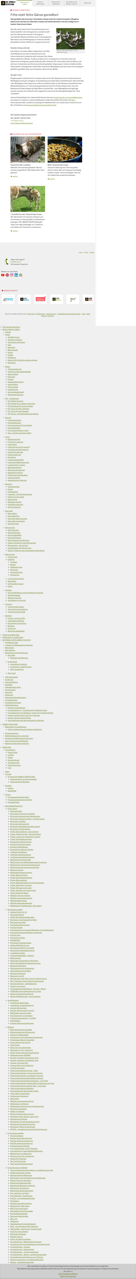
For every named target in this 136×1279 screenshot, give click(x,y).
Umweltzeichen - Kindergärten (22, 1250)
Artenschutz (12, 557)
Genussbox (14, 1201)
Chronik (8, 774)
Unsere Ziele (12, 753)
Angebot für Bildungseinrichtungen (19, 645)
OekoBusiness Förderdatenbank (23, 1224)
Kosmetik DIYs (13, 516)
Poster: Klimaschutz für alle (20, 888)
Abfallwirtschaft (11, 643)
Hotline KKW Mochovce (19, 945)
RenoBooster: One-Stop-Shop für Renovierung (28, 979)
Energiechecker (16, 928)
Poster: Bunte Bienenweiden (21, 878)
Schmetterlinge (16, 572)
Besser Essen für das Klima (20, 1181)
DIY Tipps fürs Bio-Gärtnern (18, 409)
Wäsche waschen (14, 598)
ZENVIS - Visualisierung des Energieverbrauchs (28, 1129)
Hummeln (14, 570)
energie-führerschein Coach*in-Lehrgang (24, 715)
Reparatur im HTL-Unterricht (21, 1050)
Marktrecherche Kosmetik (20, 860)
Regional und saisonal (16, 470)
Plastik (10, 355)
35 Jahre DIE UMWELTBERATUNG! (21, 777)
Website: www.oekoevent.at (21, 898)
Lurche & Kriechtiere (16, 579)
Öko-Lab (13, 1219)
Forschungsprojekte (16, 1133)
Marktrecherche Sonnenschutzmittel (24, 868)
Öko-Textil (12, 673)
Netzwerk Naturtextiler (19, 1216)
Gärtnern (8, 484)
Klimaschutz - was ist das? (18, 546)
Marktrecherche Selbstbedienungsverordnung (28, 862)
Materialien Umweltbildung (15, 727)
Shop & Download (40, 3)
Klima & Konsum (14, 533)
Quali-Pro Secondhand (19, 1232)
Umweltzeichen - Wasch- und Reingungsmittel (28, 1255)
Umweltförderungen (13, 703)
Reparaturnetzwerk (18, 974)
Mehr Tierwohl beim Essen (58, 165)
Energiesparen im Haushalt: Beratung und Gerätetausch (32, 930)
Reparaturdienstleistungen (15, 698)
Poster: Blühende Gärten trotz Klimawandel (27, 883)
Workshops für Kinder (18, 1119)
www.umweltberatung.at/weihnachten (41, 105)
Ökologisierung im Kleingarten (22, 968)
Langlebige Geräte (17, 953)
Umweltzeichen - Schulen (20, 1247)
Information (12, 809)
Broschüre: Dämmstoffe (19, 824)
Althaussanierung (14, 369)
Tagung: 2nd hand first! (19, 1063)
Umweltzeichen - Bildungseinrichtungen (25, 1242)
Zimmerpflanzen (14, 507)
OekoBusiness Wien (13, 687)
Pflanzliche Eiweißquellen (18, 475)
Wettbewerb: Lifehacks (19, 1104)
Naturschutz (10, 554)
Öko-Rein (11, 655)
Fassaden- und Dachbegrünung (20, 494)
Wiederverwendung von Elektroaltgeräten (26, 1260)
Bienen (13, 565)
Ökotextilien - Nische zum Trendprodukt (26, 1229)
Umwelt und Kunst (17, 1068)
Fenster (11, 379)
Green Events (10, 690)
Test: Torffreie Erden (18, 1161)
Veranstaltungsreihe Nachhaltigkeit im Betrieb (26, 721)
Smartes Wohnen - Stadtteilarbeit (23, 984)
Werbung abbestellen (16, 631)
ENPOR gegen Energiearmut (21, 1143)
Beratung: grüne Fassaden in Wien (23, 920)
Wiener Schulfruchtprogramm (22, 1114)
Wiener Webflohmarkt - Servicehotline (25, 997)
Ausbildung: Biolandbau (19, 1003)
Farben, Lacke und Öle (16, 618)
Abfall (7, 335)
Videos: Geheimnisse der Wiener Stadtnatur (25, 730)
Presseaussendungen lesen (18, 797)
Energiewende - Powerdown (21, 1196)
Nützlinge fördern (14, 502)
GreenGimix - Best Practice (21, 667)
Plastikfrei (12, 358)
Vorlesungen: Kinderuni (19, 1096)
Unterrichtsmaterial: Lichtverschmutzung (26, 1073)
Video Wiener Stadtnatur (20, 1094)
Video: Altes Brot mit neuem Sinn (23, 891)
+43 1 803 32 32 (17, 121)
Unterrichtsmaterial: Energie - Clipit (24, 1071)
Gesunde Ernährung (15, 452)
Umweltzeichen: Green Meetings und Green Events (30, 1244)
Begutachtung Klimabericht (21, 1138)
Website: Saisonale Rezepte (21, 903)
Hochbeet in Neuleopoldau (20, 943)
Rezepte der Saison (15, 473)
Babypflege (12, 514)
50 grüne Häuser (16, 1136)
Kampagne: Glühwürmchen (21, 842)
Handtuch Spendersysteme (21, 1204)
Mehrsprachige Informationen (17, 744)
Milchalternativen (14, 468)
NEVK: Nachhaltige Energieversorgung (25, 963)
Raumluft (8, 692)
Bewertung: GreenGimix (19, 1188)
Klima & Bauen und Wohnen (18, 540)
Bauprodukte (13, 374)
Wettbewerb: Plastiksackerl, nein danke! (26, 906)
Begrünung (9, 648)
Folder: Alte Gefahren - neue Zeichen (24, 832)
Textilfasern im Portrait (17, 600)
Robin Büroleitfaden (18, 1234)
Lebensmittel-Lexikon (16, 465)
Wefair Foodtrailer (17, 1112)
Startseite (31, 314)
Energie (8, 418)
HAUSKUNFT (15, 940)
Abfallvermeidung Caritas (20, 1173)
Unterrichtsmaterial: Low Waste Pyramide (26, 1076)
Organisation (10, 750)
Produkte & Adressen (55, 3)
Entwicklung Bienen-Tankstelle (22, 1040)
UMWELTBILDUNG (10, 724)
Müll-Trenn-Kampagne (19, 1209)
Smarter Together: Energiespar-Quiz (24, 1060)
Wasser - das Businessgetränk (22, 1262)
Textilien (8, 590)
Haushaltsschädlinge (16, 621)
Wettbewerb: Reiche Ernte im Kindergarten (27, 1106)
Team (7, 772)
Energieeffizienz (11, 682)
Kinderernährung (14, 455)
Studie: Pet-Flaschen (18, 1159)
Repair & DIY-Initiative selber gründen (22, 360)
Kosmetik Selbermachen (17, 519)
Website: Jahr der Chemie (20, 896)
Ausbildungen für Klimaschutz (19, 548)
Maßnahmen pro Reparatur (21, 1154)
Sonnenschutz (13, 524)
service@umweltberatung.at (22, 123)
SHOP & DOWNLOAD (11, 635)
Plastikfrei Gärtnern (15, 505)
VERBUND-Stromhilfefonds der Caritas (25, 991)
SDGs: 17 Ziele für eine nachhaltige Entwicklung (26, 551)
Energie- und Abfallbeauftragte (22, 1198)
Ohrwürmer (14, 575)
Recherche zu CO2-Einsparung (22, 1156)
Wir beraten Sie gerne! (11, 327)
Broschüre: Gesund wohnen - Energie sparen (27, 819)
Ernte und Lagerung (15, 442)
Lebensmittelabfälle (16, 460)
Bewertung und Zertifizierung (16, 653)
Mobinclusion (15, 958)
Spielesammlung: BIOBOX (20, 1055)
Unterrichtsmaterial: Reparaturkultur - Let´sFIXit (29, 1081)
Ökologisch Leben (24, 3)
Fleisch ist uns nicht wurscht (19, 447)
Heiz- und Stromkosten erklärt (19, 433)
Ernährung (9, 680)
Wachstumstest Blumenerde (21, 1164)
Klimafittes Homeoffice (17, 623)
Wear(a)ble (14, 1099)
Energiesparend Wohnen (20, 1146)
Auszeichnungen (14, 765)
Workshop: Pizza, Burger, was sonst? (24, 1117)
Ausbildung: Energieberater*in (22, 1006)
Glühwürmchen (16, 567)
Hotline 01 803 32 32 (18, 912)
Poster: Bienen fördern (19, 875)
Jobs (88, 314)
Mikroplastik (13, 350)
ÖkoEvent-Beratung (18, 966)
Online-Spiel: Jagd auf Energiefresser (24, 1053)
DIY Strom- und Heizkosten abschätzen (23, 414)
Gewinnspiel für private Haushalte (23, 779)
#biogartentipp (14, 487)
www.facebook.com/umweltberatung (67, 97)
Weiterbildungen (11, 705)
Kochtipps (12, 457)
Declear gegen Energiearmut (21, 1141)
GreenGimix (12, 662)
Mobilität (8, 685)
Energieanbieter (14, 428)
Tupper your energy (17, 986)
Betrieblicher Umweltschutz (71, 3)
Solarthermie (13, 390)
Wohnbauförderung (15, 395)
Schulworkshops (11, 733)
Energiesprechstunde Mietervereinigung (26, 933)
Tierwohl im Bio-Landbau (20, 165)
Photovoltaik (13, 387)
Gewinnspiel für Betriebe (20, 782)
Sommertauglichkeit (16, 392)
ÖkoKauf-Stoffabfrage (19, 658)
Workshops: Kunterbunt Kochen (22, 1124)
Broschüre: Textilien (18, 822)
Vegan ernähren (14, 478)
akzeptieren (68, 1271)
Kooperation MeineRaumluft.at (22, 951)
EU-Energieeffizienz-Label (18, 431)
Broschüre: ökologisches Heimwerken (25, 816)
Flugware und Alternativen (18, 450)
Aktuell (8, 332)
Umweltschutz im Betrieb (18, 1168)
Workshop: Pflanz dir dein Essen (22, 1127)
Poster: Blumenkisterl (18, 880)
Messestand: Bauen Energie (21, 873)
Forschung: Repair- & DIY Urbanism (24, 1149)
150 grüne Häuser (17, 915)
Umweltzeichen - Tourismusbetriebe (24, 1252)
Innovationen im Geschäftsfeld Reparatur (26, 1151)
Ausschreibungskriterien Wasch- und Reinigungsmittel (31, 1170)
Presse (44, 316)
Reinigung (9, 695)
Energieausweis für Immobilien (20, 425)
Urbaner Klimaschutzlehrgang (22, 1023)
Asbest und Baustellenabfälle (19, 372)
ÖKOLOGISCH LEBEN (11, 330)
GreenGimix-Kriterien (18, 664)
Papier (10, 353)
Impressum (40, 314)
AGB (83, 314)
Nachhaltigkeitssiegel (18, 1214)
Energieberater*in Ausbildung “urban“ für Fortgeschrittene (30, 713)
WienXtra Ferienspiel (18, 1109)
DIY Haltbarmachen (15, 401)
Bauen (7, 367)
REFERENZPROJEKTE (14, 806)
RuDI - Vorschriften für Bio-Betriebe (24, 1227)
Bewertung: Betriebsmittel (20, 1183)
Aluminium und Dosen (16, 342)
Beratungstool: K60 (18, 922)
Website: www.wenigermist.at (21, 1101)
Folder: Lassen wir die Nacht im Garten (25, 837)
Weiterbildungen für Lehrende (17, 736)
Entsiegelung (13, 492)
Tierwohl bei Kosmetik (16, 612)
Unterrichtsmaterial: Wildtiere (22, 1089)
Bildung (11, 1027)
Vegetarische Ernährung (17, 480)
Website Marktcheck (18, 901)
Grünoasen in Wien (17, 938)
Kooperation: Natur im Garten (21, 850)
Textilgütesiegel (14, 595)
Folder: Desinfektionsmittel (21, 839)
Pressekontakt (13, 802)
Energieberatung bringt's (20, 925)
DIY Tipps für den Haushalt (18, 411)
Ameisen (13, 562)
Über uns (87, 3)
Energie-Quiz (15, 935)
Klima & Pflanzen (14, 538)
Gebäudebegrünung (15, 382)
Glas (9, 345)
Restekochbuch (16, 1237)
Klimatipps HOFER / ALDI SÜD (22, 948)
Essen (7, 437)
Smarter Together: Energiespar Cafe (24, 1058)
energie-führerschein (18, 1008)
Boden (10, 489)
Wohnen (8, 616)
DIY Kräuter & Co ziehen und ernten (21, 404)
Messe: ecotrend (16, 870)
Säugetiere (12, 581)
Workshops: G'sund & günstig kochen (24, 1122)
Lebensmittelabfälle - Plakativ (22, 956)
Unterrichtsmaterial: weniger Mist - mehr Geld (28, 1086)
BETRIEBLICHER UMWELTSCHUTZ (17, 640)
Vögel (10, 586)
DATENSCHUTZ (51, 314)
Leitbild (11, 755)
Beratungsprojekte (15, 910)
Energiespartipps (14, 420)
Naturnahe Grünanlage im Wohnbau (24, 961)
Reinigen (11, 626)
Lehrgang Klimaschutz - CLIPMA (23, 1018)
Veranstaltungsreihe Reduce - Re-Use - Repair (28, 989)
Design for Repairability (19, 1035)
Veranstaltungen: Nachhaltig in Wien (24, 1091)
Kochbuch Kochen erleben (20, 845)
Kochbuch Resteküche (19, 847)
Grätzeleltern (15, 1021)
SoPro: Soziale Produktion (20, 1239)
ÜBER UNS (7, 747)
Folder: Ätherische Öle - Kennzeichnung (25, 834)
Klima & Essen (13, 530)
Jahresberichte (13, 763)
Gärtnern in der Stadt (16, 497)
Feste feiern (12, 445)
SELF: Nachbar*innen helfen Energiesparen (27, 981)
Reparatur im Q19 (17, 976)
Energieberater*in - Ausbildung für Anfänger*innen (27, 710)
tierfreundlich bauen (15, 584)
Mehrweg (11, 347)
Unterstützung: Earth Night (20, 971)
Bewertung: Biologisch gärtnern (22, 1186)
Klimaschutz (10, 528)
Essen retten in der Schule (20, 1043)
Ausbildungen (13, 1000)
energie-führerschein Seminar (19, 718)
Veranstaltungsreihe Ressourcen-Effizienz (26, 1257)
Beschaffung (10, 650)
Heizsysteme (13, 385)
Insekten (11, 560)
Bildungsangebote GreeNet (21, 1030)
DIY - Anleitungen (12, 399)
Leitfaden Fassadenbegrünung (22, 857)
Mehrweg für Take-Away (19, 1206)
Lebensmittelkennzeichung (18, 462)
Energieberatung (14, 423)
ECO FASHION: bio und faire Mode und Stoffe (25, 593)
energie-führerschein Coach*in (22, 1011)
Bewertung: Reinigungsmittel (21, 1191)
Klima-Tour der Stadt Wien (20, 1048)
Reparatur (12, 363)
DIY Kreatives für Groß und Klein (20, 406)
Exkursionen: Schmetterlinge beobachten (26, 1037)
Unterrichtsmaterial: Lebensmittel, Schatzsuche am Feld (32, 1083)
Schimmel (12, 629)
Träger (10, 758)
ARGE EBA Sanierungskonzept (22, 917)
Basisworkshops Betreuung (21, 1175)
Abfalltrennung (14, 337)
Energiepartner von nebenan (21, 1016)
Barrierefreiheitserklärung (69, 314)
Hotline (10, 788)
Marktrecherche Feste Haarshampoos (25, 865)
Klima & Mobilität (14, 535)
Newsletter (12, 791)
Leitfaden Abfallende (18, 852)
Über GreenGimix (17, 669)
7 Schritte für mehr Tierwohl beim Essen (26, 214)
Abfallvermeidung (15, 340)
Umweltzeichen (11, 700)
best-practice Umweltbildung (16, 741)
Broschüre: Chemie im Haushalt (22, 814)
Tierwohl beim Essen (21, 10)
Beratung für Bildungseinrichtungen (19, 738)
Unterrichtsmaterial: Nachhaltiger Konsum (26, 1078)
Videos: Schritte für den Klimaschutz (22, 543)
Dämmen (11, 377)
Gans (73, 100)
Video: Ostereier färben (19, 893)
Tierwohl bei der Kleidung (18, 609)
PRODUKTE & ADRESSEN (13, 638)
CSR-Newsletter (11, 677)
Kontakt (50, 316)
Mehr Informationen (68, 1276)
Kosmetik (9, 511)
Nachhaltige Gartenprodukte (21, 1211)
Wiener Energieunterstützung (21, 994)
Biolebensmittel (14, 439)
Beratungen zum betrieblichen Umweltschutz (28, 1178)
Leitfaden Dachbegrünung (20, 855)
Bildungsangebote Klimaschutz (22, 1032)
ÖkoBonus (14, 1221)
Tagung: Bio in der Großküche (21, 1066)
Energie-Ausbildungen (16, 708)
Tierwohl (8, 604)
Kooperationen (13, 760)
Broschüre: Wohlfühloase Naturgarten (25, 827)
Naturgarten (12, 500)
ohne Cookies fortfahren (68, 1274)
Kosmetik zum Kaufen (16, 521)
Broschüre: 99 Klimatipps (20, 829)
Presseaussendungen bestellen (20, 800)
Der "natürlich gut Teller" (19, 1193)
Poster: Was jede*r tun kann (21, 885)
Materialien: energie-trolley (20, 1013)
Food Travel (15, 1045)
